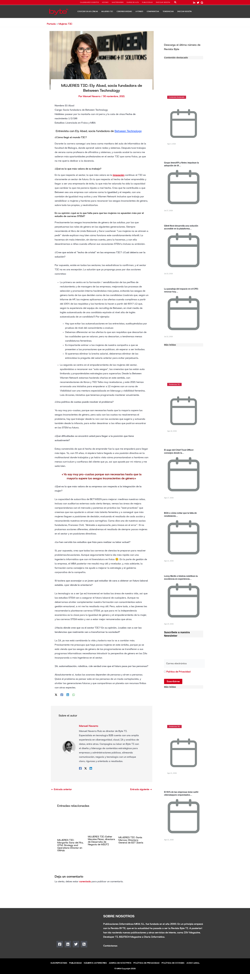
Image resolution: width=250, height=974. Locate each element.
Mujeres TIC (65, 24)
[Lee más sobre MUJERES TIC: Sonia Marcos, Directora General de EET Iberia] (132, 823)
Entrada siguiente (141, 789)
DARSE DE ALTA (133, 2)
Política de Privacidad (178, 671)
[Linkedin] (67, 694)
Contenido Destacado (176, 97)
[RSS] (84, 944)
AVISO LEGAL (193, 963)
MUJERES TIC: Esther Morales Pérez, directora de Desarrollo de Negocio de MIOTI (101, 840)
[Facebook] (62, 694)
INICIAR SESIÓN (163, 2)
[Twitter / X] (56, 694)
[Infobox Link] (183, 47)
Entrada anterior (61, 789)
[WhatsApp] (73, 694)
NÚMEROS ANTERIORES (95, 963)
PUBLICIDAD (147, 2)
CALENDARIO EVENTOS (89, 2)
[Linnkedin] (194, 2)
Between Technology (128, 131)
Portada (51, 24)
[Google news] (202, 2)
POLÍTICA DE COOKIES (173, 963)
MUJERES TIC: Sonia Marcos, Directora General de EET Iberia (130, 840)
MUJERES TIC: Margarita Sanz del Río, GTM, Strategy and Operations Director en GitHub (70, 845)
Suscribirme (173, 681)
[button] (175, 3)
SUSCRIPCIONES (59, 963)
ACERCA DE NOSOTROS (120, 963)
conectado (85, 881)
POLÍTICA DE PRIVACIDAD (146, 963)
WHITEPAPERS (118, 2)
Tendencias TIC (174, 384)
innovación (118, 175)
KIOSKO (105, 2)
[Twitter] (198, 2)
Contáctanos (110, 945)
